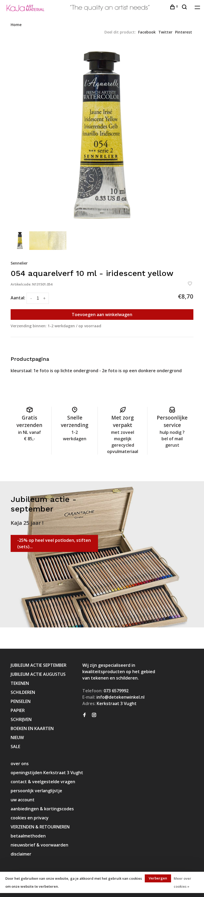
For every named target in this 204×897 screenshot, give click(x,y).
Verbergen (158, 878)
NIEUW (17, 737)
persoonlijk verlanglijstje (36, 791)
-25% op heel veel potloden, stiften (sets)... (54, 543)
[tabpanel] (102, 135)
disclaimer (21, 854)
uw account (23, 800)
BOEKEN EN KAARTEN (32, 728)
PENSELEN (21, 701)
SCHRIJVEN (21, 719)
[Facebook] (84, 715)
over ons (20, 763)
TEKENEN (20, 683)
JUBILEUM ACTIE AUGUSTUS (38, 674)
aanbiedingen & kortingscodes (42, 809)
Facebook (147, 32)
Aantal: (18, 298)
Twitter (165, 32)
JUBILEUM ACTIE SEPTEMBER (38, 665)
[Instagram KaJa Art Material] (94, 715)
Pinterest (183, 32)
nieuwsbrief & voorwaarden (39, 845)
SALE (15, 746)
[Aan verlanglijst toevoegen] (190, 284)
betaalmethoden (28, 836)
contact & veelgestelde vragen (43, 782)
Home (16, 24)
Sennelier (19, 263)
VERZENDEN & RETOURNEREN (40, 827)
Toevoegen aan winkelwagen (102, 314)
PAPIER (18, 710)
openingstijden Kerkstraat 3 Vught (47, 773)
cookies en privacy (30, 818)
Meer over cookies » (182, 882)
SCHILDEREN (23, 692)
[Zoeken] (185, 7)
